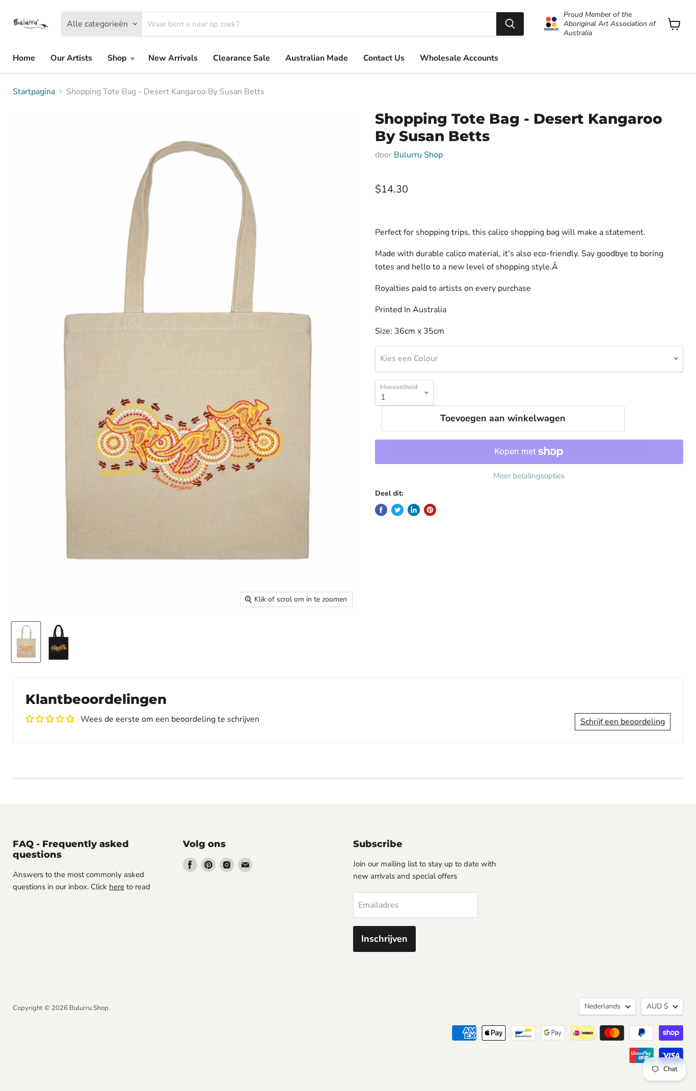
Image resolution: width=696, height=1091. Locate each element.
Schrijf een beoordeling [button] (622, 721)
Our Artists (71, 58)
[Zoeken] (510, 24)
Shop (118, 58)
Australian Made (316, 58)
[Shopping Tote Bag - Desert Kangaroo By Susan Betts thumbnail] (26, 642)
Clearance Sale (241, 58)
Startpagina (34, 91)
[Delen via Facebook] (381, 510)
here (116, 887)
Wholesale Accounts (459, 58)
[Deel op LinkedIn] (414, 510)
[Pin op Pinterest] (430, 510)
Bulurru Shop (418, 154)
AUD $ (657, 1006)
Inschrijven (384, 939)
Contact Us (384, 58)
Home (24, 58)
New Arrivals (173, 58)
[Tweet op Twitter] (397, 510)
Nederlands (602, 1006)
